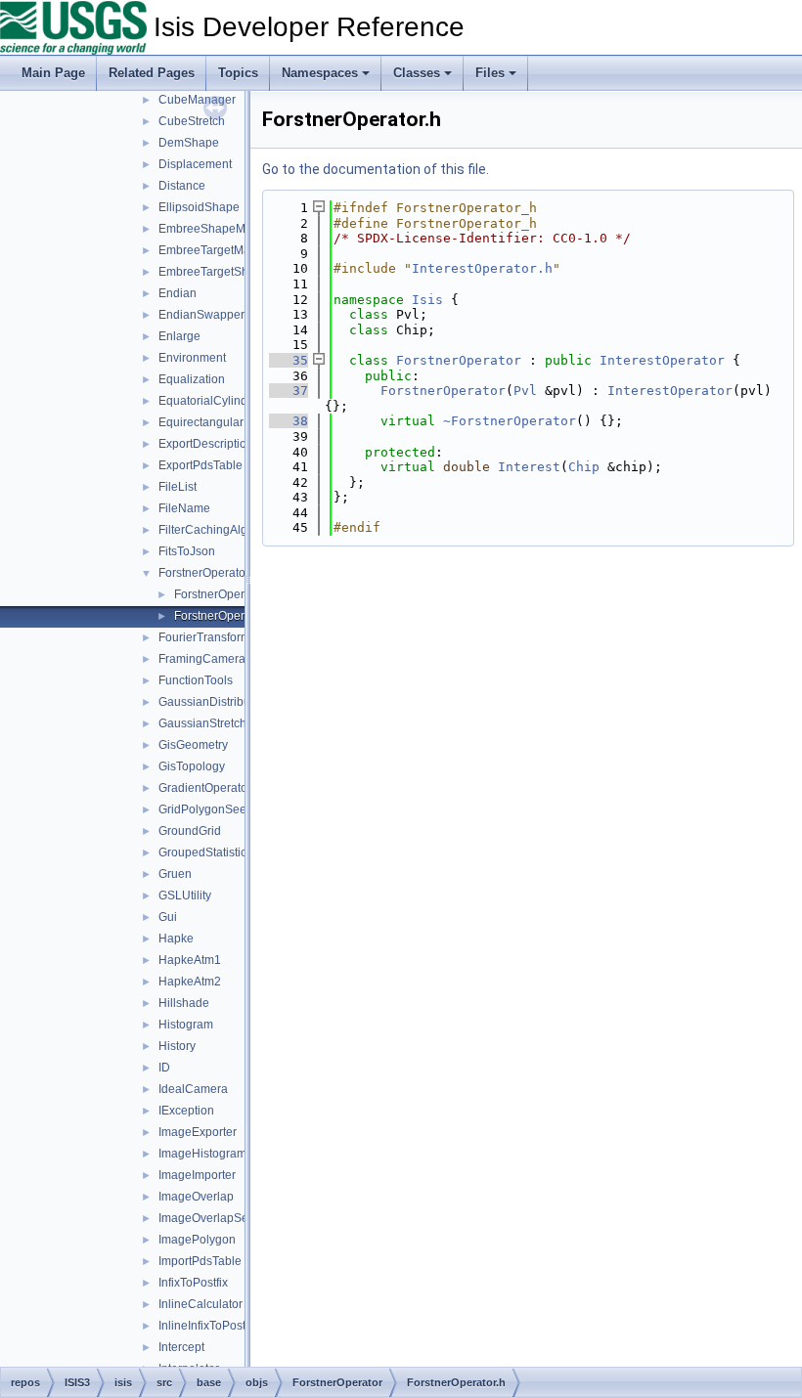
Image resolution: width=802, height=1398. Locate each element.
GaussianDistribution (214, 702)
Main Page (53, 73)
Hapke (176, 938)
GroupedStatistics (205, 852)
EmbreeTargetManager (220, 250)
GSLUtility (184, 895)
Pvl (525, 390)
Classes (416, 73)
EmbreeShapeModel (213, 229)
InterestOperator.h (482, 268)
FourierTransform (204, 637)
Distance (181, 186)
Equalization (191, 379)
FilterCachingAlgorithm (219, 530)
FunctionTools (195, 680)
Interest (529, 466)
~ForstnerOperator (509, 421)
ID (164, 1067)
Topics (238, 73)
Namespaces (320, 73)
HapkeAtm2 (189, 981)
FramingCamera (201, 659)
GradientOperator (204, 788)
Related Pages (152, 73)
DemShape (188, 143)
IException (186, 1110)
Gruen (175, 874)
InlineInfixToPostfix (207, 1325)
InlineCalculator (200, 1304)
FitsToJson (186, 551)
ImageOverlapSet (204, 1218)
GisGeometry (193, 745)
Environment (192, 358)
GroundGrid (189, 831)
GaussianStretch (202, 723)
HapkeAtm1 (189, 960)
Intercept (181, 1347)
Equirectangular (201, 422)
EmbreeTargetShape (213, 272)
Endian (177, 293)
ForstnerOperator (203, 573)
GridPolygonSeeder (211, 809)
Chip (584, 466)
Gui (167, 917)
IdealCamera (193, 1089)
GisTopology (191, 766)
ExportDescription (205, 444)
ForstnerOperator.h (224, 616)
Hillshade (183, 1003)
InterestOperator (662, 360)
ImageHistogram (202, 1153)
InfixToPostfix (193, 1282)
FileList (177, 487)
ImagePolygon (197, 1239)
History (177, 1046)
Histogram (185, 1024)
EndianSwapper (201, 315)
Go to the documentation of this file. (375, 169)
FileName (184, 508)
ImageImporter (197, 1175)
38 (288, 421)
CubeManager (197, 100)
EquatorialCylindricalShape (231, 401)
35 (288, 360)
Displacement (195, 164)
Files (490, 73)
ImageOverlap (196, 1196)
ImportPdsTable (200, 1261)
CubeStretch (191, 121)
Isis (427, 299)
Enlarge (179, 336)
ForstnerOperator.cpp (230, 594)
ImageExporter (197, 1132)
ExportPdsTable (200, 465)
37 (288, 390)
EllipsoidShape (199, 207)
